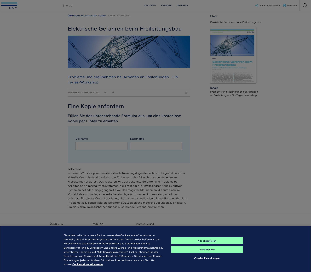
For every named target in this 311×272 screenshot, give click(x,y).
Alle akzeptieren (207, 240)
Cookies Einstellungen (207, 258)
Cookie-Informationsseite (87, 264)
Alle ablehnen (207, 249)
